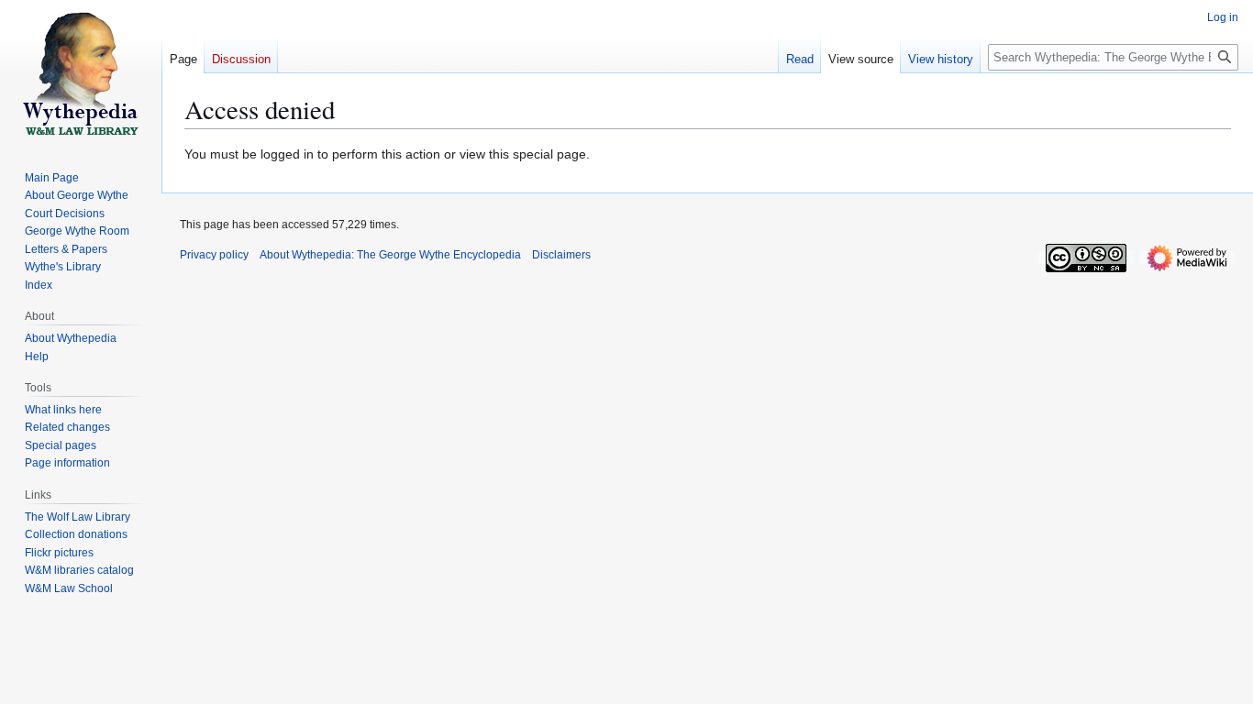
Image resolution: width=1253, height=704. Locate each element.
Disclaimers (561, 254)
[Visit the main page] (80, 73)
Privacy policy (214, 254)
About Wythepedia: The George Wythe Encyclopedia (390, 254)
